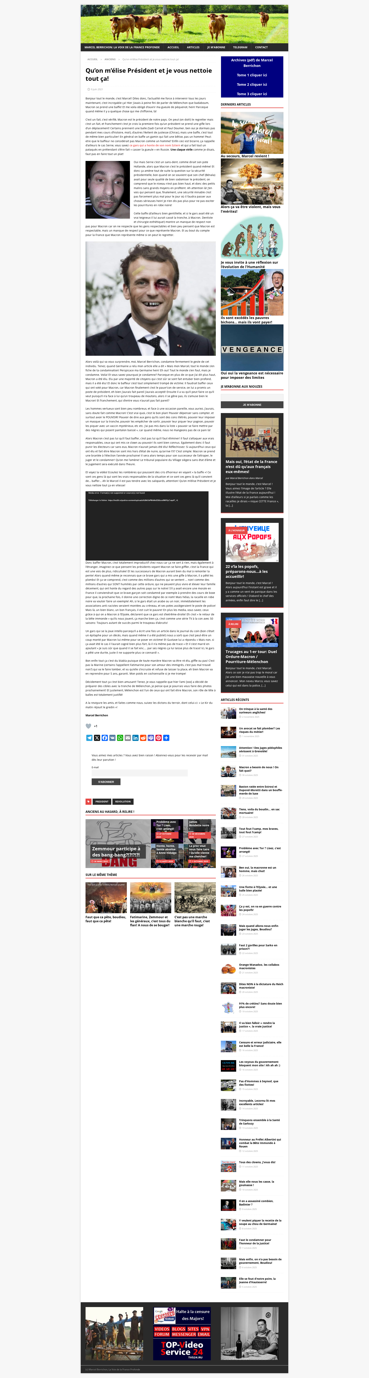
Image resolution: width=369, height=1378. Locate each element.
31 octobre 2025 (250, 755)
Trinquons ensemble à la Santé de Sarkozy (259, 1121)
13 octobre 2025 (250, 1127)
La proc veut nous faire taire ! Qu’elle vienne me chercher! (199, 851)
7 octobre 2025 (249, 1247)
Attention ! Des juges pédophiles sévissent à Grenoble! (260, 749)
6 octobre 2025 (249, 1267)
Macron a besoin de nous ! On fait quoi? (258, 768)
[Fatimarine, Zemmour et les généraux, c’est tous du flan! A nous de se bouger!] (150, 897)
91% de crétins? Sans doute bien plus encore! (260, 1005)
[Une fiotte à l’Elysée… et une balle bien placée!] (228, 891)
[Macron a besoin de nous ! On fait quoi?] (228, 771)
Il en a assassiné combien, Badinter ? (256, 1202)
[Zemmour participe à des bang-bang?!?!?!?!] (118, 843)
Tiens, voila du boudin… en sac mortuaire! (259, 811)
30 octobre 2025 (250, 775)
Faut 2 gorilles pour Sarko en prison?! (258, 947)
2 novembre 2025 (250, 716)
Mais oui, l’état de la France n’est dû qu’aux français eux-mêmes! (251, 466)
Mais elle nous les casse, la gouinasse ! (256, 1183)
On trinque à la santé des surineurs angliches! (255, 710)
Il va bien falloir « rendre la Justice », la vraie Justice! (257, 1024)
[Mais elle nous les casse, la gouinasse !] (228, 1185)
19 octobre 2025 (250, 1011)
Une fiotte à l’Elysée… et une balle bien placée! (258, 888)
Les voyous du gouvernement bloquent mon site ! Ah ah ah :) (259, 1063)
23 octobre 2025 (250, 933)
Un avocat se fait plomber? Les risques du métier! (259, 730)
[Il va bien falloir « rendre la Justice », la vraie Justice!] (228, 1027)
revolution (123, 801)
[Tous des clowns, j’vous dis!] (228, 1166)
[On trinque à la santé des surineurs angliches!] (228, 713)
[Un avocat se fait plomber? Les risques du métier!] (228, 732)
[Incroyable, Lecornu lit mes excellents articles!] (228, 1105)
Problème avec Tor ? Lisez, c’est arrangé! (166, 825)
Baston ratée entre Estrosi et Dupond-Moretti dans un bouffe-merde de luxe (261, 790)
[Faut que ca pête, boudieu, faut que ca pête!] (106, 897)
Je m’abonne (216, 47)
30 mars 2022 (101, 861)
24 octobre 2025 (250, 914)
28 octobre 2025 (250, 817)
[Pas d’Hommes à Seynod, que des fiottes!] (228, 1085)
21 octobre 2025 (250, 972)
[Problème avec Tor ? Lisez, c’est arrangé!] (228, 852)
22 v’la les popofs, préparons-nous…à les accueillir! (247, 571)
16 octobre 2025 (250, 1050)
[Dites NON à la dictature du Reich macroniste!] (228, 988)
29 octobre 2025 (250, 797)
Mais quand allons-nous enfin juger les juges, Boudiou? (258, 927)
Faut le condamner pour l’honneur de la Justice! (255, 1241)
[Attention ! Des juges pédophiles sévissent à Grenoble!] (228, 752)
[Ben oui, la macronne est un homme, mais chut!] (228, 871)
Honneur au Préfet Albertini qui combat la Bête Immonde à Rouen (260, 1143)
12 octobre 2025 (250, 1151)
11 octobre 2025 (250, 1166)
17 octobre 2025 (250, 1030)
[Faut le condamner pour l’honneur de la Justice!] (228, 1244)
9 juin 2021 (97, 89)
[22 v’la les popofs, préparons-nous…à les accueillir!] (252, 542)
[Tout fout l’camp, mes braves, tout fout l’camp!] (228, 833)
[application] (147, 526)
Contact (261, 47)
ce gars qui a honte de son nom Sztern (155, 145)
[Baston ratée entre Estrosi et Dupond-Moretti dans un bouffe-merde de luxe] (228, 790)
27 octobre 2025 (250, 836)
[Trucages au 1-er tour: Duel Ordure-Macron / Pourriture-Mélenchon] (252, 632)
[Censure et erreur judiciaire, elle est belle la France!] (228, 1046)
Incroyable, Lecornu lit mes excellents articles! (257, 1102)
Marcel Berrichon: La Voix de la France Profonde (122, 47)
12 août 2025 (166, 861)
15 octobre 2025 (250, 1089)
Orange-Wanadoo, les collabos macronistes (259, 966)
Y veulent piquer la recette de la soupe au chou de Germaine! (260, 1222)
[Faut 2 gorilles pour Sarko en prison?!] (228, 949)
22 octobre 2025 (250, 953)
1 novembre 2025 (250, 736)
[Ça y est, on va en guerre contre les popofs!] (228, 910)
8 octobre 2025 (249, 1228)
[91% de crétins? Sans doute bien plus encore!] (228, 1007)
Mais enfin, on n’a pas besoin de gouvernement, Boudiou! (260, 1261)
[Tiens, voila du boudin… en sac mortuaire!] (228, 813)
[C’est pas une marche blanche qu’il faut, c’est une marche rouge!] (195, 897)
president (102, 801)
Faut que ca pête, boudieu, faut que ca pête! (106, 919)
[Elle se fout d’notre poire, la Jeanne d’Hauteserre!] (228, 1283)
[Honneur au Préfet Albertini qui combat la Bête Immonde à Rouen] (228, 1143)
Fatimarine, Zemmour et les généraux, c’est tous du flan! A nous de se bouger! (150, 921)
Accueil (173, 47)
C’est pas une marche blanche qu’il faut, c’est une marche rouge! (192, 921)
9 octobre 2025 (249, 1209)
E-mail (95, 767)
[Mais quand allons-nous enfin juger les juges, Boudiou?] (228, 930)
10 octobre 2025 (250, 1189)
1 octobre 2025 (200, 861)
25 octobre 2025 (250, 894)
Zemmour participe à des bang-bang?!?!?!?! (116, 851)
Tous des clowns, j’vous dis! (257, 1162)
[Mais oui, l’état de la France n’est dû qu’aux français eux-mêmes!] (252, 437)
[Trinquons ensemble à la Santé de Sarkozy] (228, 1124)
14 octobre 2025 (250, 1108)
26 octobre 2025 (250, 875)
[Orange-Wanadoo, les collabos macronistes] (228, 969)
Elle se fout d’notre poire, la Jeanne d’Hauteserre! (257, 1280)
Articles (193, 47)
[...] (231, 505)
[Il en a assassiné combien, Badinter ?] (228, 1205)
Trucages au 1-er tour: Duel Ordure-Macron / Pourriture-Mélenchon (251, 656)
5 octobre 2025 (249, 1286)
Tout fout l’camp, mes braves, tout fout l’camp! (258, 830)
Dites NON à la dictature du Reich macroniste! (261, 985)
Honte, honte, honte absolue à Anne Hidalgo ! (166, 851)
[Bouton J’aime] (88, 726)
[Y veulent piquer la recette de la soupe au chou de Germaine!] (228, 1224)
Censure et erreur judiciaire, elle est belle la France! (260, 1044)
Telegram (240, 47)
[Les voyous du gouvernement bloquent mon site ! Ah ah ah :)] (228, 1066)
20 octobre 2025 (250, 992)
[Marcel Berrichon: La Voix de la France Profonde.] (184, 41)
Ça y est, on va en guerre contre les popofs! (260, 908)
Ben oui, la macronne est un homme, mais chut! (257, 869)
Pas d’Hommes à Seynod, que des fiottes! (258, 1082)
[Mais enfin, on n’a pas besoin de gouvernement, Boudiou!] (228, 1263)
